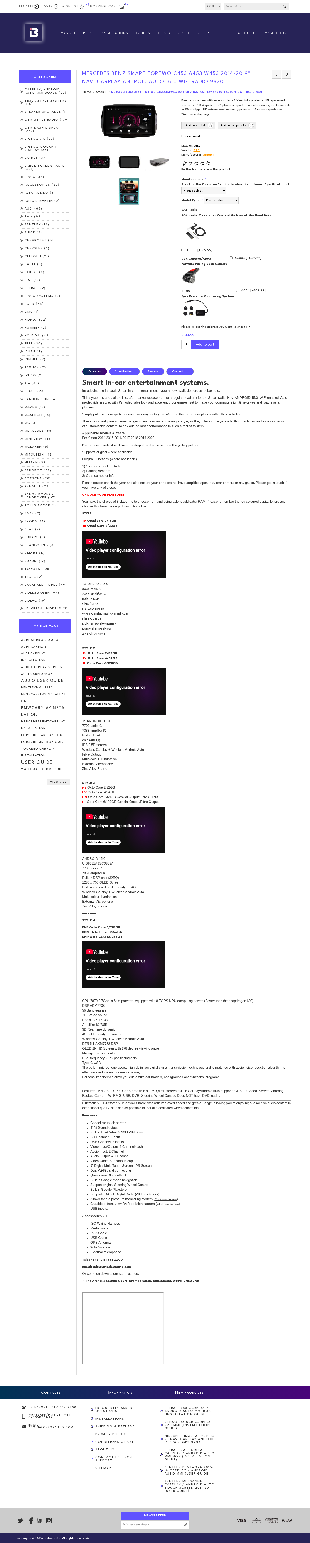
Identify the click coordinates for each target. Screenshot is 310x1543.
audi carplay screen (42, 667)
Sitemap (103, 1468)
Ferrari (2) (35, 288)
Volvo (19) (35, 600)
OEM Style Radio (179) (47, 119)
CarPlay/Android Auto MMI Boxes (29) (45, 91)
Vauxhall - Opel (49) (46, 584)
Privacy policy (110, 1434)
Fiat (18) (32, 280)
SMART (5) (35, 553)
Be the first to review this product (205, 169)
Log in (47, 6)
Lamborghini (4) (41, 399)
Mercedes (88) (39, 430)
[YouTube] (39, 1520)
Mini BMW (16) (37, 438)
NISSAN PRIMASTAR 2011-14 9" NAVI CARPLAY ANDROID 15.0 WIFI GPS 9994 (190, 1439)
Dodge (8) (34, 272)
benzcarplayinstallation (44, 698)
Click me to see (147, 1194)
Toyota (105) (38, 568)
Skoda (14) (35, 521)
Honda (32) (36, 319)
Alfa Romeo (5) (40, 192)
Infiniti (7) (35, 359)
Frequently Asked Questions (114, 1409)
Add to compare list (234, 125)
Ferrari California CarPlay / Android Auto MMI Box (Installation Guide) (190, 1454)
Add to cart (205, 344)
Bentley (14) (37, 224)
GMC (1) (32, 311)
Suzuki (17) (35, 561)
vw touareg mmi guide (43, 769)
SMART (208, 154)
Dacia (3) (33, 264)
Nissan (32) (36, 462)
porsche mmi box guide (43, 742)
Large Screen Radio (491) (45, 167)
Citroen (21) (37, 256)
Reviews (153, 371)
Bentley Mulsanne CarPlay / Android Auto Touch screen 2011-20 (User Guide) (190, 1486)
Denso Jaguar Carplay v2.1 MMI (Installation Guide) (188, 1425)
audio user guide (42, 681)
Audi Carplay (34, 646)
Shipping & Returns (115, 1426)
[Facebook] (29, 1520)
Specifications (124, 371)
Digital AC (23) (39, 138)
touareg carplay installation (37, 752)
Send (185, 1525)
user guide (37, 762)
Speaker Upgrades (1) (46, 111)
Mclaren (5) (37, 446)
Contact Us (180, 371)
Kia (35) (32, 383)
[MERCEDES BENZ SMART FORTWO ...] (276, 74)
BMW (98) (33, 216)
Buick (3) (33, 232)
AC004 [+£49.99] (248, 258)
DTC (196, 150)
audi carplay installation (33, 657)
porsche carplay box (41, 735)
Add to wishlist (195, 125)
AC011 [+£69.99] (253, 290)
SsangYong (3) (40, 545)
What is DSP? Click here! (126, 1132)
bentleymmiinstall (39, 687)
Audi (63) (33, 208)
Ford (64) (34, 303)
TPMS (185, 291)
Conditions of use (114, 1441)
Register (26, 6)
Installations (109, 1418)
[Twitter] (20, 1520)
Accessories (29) (42, 184)
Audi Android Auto (40, 640)
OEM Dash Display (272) (42, 129)
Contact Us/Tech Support (113, 1459)
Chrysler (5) (37, 248)
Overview (94, 371)
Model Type (190, 200)
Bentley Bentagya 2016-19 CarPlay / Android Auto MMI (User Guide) (189, 1470)
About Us (104, 1449)
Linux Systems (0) (42, 295)
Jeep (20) (33, 343)
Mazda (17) (35, 407)
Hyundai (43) (37, 335)
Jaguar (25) (36, 367)
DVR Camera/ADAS (196, 258)
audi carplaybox (37, 674)
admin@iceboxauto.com (112, 1266)
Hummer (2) (36, 327)
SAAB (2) (33, 513)
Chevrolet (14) (40, 240)
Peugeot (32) (38, 470)
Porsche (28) (38, 478)
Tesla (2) (34, 576)
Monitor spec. (192, 179)
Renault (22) (37, 486)
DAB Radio (189, 209)
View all (58, 781)
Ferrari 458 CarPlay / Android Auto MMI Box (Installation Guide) (188, 1411)
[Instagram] (48, 1520)
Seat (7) (32, 529)
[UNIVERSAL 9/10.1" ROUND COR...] (286, 74)
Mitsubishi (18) (39, 454)
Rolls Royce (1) (40, 505)
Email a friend (190, 136)
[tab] (95, 371)
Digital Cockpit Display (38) (41, 148)
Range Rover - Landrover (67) (40, 496)
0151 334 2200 (111, 1259)
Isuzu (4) (33, 351)
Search (284, 6)
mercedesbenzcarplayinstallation (44, 725)
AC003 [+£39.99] (199, 250)
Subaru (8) (35, 537)
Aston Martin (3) (42, 200)
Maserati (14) (38, 415)
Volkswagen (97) (42, 592)
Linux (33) (34, 176)
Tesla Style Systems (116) (46, 102)
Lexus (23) (35, 391)
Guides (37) (36, 157)
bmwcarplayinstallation (44, 711)
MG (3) (31, 422)
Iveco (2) (34, 375)
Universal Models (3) (46, 608)
